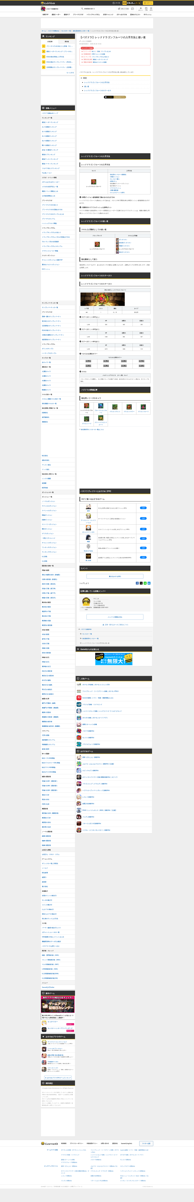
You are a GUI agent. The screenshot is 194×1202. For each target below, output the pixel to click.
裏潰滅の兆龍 (46, 620)
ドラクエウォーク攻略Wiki (69, 1162)
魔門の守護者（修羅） (49, 703)
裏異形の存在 (46, 822)
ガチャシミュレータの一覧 (51, 932)
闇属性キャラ (46, 390)
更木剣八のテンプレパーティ (51, 321)
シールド (45, 868)
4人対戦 (44, 561)
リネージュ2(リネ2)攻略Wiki (99, 1181)
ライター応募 (146, 1144)
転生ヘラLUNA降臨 (48, 758)
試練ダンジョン (47, 520)
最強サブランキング (48, 154)
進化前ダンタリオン (125, 243)
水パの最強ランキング (49, 131)
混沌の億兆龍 (46, 653)
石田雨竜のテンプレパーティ (51, 326)
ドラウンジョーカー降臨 (50, 251)
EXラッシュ (147, 14)
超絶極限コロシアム (48, 740)
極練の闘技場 (46, 841)
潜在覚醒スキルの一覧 (49, 403)
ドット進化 (45, 469)
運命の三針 (45, 795)
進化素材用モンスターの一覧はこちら (92, 429)
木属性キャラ (46, 380)
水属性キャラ (46, 376)
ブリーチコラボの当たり (50, 205)
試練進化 (45, 412)
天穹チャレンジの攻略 (98, 54)
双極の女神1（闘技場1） (50, 781)
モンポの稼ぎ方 (47, 900)
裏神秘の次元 (46, 666)
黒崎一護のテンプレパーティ (51, 316)
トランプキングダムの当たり (100, 57)
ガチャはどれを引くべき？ (51, 182)
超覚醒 (44, 483)
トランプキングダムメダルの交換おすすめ (56, 237)
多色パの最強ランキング (50, 150)
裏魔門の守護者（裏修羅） (51, 708)
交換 (98, 51)
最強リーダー (56, 14)
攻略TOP (45, 14)
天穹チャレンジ (108, 14)
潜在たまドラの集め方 (49, 914)
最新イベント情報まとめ (50, 191)
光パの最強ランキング (49, 141)
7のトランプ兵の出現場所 (50, 241)
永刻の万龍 (45, 643)
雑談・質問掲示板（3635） (51, 955)
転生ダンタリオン (124, 252)
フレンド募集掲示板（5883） (51, 960)
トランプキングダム (93, 14)
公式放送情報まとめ (48, 196)
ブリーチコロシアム (48, 219)
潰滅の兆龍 (45, 648)
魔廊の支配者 (46, 712)
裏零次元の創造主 (48, 694)
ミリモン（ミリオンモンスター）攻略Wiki (133, 1181)
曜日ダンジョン (47, 529)
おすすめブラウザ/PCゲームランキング (59, 1078)
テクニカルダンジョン (49, 506)
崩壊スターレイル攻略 (68, 1160)
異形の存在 (45, 799)
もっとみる (70, 72)
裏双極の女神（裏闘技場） (51, 813)
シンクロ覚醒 (46, 478)
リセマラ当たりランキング (51, 168)
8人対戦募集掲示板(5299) (50, 973)
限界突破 (45, 488)
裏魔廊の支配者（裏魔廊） (51, 717)
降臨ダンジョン (47, 515)
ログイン (149, 3)
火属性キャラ (46, 371)
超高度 (44, 882)
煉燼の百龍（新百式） (49, 598)
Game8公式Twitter (48, 987)
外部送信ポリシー (92, 1143)
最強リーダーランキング (100, 59)
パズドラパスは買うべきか (51, 946)
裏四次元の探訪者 (48, 675)
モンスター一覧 (87, 634)
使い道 (86, 86)
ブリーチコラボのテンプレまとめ (53, 214)
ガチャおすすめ (122, 14)
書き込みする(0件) (115, 576)
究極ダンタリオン (124, 246)
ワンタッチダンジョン (49, 547)
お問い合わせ (105, 1143)
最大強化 (45, 886)
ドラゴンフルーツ (143, 411)
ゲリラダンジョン (48, 533)
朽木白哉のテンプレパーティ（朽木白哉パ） (60, 62)
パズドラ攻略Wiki (86, 629)
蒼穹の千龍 (45, 639)
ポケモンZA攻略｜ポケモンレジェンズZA (73, 1150)
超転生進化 (45, 460)
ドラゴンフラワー (129, 411)
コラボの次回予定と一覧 (50, 186)
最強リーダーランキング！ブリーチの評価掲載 (60, 51)
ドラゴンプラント (115, 411)
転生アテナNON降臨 (48, 767)
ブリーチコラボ (78, 14)
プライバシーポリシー (76, 1143)
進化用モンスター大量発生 (118, 174)
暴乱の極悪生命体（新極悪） (51, 575)
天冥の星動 (45, 735)
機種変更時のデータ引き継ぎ (51, 941)
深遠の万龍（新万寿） (49, 588)
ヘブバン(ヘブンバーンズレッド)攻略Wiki (132, 1171)
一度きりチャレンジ (48, 538)
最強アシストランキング (50, 159)
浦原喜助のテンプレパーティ (51, 339)
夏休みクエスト (135, 14)
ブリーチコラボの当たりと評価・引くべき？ (60, 46)
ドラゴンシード (86, 423)
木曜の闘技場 (114, 190)
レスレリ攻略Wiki (66, 1176)
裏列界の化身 (46, 827)
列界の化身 (45, 804)
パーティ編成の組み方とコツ (51, 928)
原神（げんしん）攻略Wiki (69, 1166)
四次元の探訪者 (47, 671)
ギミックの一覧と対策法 (50, 863)
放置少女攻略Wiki (96, 1176)
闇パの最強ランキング (49, 145)
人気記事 (49, 42)
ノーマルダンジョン (48, 501)
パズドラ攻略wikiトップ (50, 113)
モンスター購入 (115, 179)
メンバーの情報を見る (115, 617)
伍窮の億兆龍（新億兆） (50, 579)
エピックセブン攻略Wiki (127, 1166)
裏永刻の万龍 (46, 616)
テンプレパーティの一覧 (50, 307)
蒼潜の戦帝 (45, 749)
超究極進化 (45, 417)
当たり (94, 51)
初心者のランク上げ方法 (50, 918)
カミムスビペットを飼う (117, 192)
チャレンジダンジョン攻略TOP (52, 260)
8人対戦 (44, 556)
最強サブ (67, 14)
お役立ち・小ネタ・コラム (51, 854)
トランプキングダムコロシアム (52, 246)
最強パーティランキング (50, 164)
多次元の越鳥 (46, 680)
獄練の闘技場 (46, 845)
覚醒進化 (45, 422)
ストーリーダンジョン (49, 524)
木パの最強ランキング (49, 136)
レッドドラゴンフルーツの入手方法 (96, 82)
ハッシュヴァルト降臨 (49, 223)
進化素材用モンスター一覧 (90, 638)
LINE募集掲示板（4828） (50, 969)
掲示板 (67, 42)
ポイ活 (117, 3)
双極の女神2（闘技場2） (50, 785)
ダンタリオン (123, 239)
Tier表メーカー (47, 173)
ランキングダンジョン (49, 552)
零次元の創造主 (47, 689)
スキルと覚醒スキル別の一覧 (51, 399)
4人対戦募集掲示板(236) (50, 978)
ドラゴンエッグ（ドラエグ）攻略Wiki (102, 1171)
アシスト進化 (46, 465)
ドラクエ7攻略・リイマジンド (70, 1155)
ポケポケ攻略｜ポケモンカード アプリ (131, 1155)
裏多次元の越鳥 (47, 685)
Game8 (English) (126, 1143)
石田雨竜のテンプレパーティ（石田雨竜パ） (60, 67)
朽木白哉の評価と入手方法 (55, 57)
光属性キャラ (46, 385)
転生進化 (45, 455)
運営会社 (115, 1143)
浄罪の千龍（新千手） (49, 593)
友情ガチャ (113, 181)
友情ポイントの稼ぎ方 (49, 895)
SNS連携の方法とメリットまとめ (53, 937)
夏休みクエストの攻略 (100, 62)
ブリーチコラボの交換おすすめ (52, 209)
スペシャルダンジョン (49, 510)
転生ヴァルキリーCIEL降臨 (51, 763)
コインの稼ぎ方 (47, 905)
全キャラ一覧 (46, 362)
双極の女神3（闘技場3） (50, 790)
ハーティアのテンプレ (49, 353)
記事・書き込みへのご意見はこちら (116, 625)
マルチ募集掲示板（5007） (51, 964)
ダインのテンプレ (48, 348)
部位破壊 (45, 872)
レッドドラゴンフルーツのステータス (97, 90)
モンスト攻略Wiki (125, 1160)
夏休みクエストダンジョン (51, 264)
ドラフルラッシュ (115, 188)
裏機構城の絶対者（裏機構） (51, 726)
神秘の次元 (45, 662)
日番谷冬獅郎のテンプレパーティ (53, 335)
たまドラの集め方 (48, 909)
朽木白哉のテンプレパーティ (51, 330)
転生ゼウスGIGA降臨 (49, 772)
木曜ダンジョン (115, 177)
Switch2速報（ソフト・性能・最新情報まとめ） (134, 1150)
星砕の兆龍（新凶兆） (49, 584)
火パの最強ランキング (49, 127)
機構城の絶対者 (47, 721)
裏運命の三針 (46, 818)
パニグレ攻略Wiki (66, 1181)
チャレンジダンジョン (49, 543)
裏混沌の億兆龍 (47, 625)
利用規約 (63, 1143)
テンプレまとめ (106, 51)
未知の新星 (45, 634)
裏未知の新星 (46, 607)
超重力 (44, 877)
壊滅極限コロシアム (48, 744)
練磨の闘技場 (46, 836)
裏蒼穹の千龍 (46, 611)
